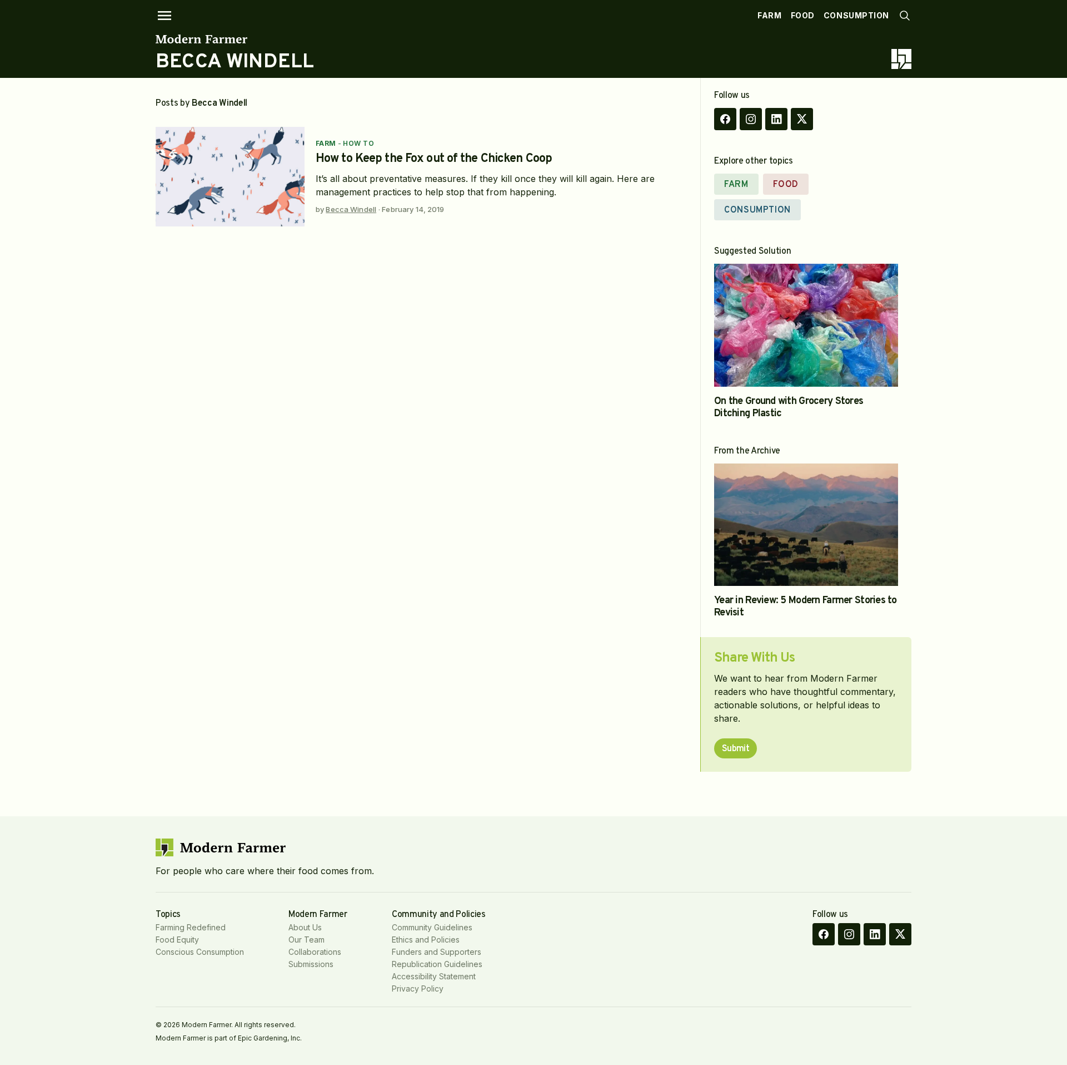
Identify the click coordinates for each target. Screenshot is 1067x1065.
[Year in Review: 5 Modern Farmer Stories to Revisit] (806, 525)
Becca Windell (351, 209)
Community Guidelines (432, 927)
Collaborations (314, 951)
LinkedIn (776, 119)
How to (358, 143)
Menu (164, 15)
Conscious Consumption (200, 951)
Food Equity (177, 939)
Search (904, 15)
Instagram (751, 119)
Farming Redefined (191, 927)
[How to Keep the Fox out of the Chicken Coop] (230, 176)
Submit (735, 749)
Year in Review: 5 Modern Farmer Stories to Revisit (805, 606)
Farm (769, 15)
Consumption (856, 15)
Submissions (310, 964)
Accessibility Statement (434, 976)
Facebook (725, 119)
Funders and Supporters (436, 951)
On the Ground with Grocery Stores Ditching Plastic (788, 407)
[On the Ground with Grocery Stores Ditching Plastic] (806, 325)
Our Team (306, 939)
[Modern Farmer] (235, 38)
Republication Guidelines (437, 964)
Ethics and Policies (426, 939)
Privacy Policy (417, 988)
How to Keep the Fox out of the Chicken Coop (434, 158)
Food (803, 15)
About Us (305, 927)
